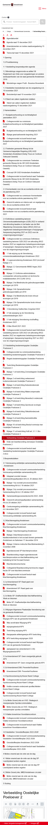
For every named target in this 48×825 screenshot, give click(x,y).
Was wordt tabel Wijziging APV (18, 623)
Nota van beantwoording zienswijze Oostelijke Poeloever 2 (23, 443)
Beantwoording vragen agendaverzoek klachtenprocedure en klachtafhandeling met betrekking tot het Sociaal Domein (20, 557)
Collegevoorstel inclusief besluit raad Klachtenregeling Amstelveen (19, 576)
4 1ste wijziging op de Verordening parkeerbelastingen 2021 (18, 314)
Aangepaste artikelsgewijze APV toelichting (23, 634)
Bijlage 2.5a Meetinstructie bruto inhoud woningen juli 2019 (20, 297)
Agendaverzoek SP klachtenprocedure (21, 551)
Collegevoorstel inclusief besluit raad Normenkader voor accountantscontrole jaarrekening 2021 (23, 211)
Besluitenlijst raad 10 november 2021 (21, 94)
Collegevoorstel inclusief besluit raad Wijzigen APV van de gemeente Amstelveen (23, 643)
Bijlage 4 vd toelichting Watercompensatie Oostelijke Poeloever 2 (21, 393)
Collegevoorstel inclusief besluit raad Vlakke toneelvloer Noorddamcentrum (22, 726)
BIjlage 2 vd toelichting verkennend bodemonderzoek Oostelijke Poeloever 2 (19, 380)
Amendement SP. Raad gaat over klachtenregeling (18, 589)
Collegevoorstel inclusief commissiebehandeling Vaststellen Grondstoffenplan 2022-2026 (24, 737)
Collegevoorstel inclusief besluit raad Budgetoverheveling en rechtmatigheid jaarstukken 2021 (23, 141)
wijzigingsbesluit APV (15, 627)
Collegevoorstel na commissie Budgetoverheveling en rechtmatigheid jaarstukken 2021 (23, 124)
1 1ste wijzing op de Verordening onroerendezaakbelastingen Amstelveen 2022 (21, 255)
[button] (42, 22)
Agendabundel (12, 38)
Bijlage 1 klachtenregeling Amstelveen (21, 531)
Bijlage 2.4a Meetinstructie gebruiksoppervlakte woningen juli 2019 (23, 284)
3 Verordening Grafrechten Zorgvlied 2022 (23, 309)
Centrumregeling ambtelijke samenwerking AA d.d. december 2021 (23, 508)
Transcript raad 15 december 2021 (20, 53)
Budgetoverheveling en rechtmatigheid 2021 (24, 131)
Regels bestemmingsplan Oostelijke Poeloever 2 (23, 360)
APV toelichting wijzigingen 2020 (19, 638)
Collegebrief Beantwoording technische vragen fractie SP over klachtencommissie (23, 569)
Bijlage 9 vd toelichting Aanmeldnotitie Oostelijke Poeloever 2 (20, 419)
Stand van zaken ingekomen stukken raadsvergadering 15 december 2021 (19, 104)
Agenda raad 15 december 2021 (19, 42)
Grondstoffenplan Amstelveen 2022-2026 (22, 742)
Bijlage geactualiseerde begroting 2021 (22, 135)
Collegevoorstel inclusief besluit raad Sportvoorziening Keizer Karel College (19, 694)
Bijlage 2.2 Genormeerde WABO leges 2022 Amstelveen (22, 268)
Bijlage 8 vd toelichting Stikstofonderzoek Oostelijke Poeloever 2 (21, 413)
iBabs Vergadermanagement (14, 823)
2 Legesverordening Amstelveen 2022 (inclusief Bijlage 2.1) (23, 261)
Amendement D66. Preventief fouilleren (22, 671)
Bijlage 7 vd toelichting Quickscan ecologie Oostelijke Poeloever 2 (22, 406)
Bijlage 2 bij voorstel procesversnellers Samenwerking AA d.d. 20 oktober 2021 (20, 490)
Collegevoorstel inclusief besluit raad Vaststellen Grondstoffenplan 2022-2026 (24, 748)
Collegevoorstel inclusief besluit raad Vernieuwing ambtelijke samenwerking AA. (20, 514)
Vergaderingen (11, 31)
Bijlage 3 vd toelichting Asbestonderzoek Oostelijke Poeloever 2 (21, 386)
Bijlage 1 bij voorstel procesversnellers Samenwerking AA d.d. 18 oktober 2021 (20, 484)
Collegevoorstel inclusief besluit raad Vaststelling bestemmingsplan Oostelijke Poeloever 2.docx (23, 451)
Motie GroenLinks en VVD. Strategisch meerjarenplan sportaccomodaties (20, 708)
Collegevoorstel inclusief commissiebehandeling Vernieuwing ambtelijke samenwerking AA (24, 471)
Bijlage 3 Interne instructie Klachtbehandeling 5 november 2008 (23, 545)
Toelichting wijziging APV (16, 631)
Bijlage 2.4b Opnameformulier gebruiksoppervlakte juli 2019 (16, 290)
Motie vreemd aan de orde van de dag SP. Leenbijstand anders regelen (21, 766)
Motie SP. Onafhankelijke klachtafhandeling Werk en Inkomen (22, 603)
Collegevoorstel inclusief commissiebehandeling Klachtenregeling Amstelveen (24, 525)
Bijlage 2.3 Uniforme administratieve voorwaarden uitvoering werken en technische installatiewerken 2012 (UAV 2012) (21, 276)
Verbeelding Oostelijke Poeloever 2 (20, 438)
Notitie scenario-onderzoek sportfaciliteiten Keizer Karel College (21, 688)
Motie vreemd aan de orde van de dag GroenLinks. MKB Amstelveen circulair (20, 777)
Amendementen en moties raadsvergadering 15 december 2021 (23, 47)
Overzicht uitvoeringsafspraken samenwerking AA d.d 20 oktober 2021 (23, 501)
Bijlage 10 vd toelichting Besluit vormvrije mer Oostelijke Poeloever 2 (23, 426)
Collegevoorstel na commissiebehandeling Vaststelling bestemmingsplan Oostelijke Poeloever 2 (24, 353)
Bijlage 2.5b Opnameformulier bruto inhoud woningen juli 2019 (22, 303)
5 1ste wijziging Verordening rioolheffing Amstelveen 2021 (20, 321)
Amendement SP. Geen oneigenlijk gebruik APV (25, 663)
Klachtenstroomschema (15, 564)
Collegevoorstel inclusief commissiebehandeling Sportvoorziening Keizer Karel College (24, 681)
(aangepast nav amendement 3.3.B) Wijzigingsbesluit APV (19, 650)
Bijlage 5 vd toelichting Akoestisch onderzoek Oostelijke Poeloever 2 (23, 399)
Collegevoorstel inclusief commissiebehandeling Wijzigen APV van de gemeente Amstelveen (24, 617)
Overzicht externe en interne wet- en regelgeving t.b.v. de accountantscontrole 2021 (24, 203)
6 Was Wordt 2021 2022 (16, 326)
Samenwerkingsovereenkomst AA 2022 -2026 (24, 496)
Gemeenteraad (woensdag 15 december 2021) (28, 31)
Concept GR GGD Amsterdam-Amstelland (23, 172)
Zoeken (4, 17)
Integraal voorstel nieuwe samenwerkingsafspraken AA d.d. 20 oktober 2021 (23, 477)
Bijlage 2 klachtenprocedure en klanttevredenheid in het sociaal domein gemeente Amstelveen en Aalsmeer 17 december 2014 (23, 537)
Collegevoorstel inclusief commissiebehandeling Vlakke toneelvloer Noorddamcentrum (24, 719)
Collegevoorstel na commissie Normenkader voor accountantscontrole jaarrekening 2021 (22, 197)
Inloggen (33, 823)
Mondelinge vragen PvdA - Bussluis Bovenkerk (25, 83)
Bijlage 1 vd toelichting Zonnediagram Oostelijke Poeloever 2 (24, 373)
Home (4, 31)
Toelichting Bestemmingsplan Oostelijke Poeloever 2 (20, 366)
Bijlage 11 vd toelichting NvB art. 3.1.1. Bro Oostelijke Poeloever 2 (21, 432)
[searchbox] (20, 22)
